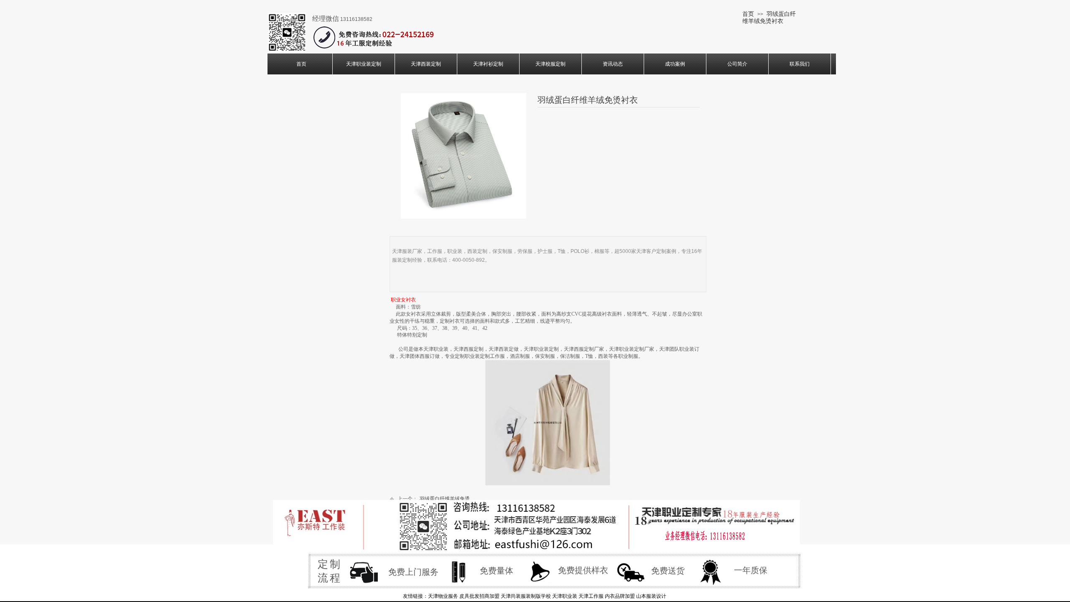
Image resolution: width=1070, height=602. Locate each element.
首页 (748, 13)
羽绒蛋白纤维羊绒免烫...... (437, 499)
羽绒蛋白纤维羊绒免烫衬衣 (769, 17)
